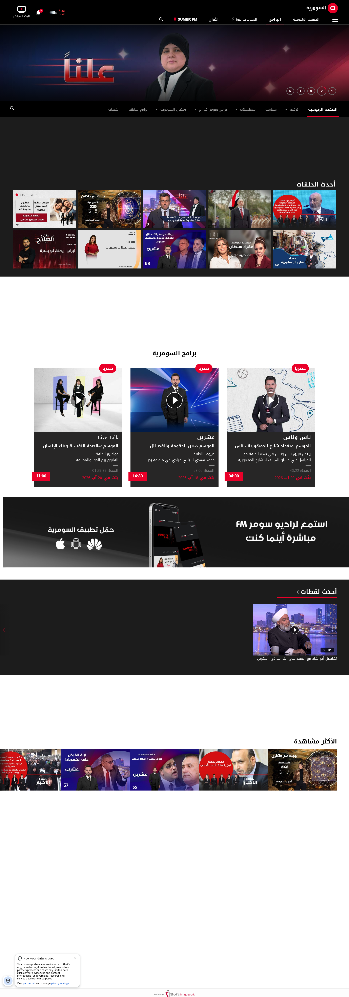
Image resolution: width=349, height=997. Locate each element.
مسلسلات (247, 109)
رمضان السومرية (173, 109)
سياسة (271, 109)
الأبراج (213, 19)
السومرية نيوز (245, 19)
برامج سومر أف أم (213, 109)
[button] (332, 91)
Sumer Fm (187, 19)
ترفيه (294, 109)
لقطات (113, 109)
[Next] (5, 769)
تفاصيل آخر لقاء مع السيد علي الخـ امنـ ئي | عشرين (297, 658)
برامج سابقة (138, 109)
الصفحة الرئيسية (306, 19)
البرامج (275, 19)
